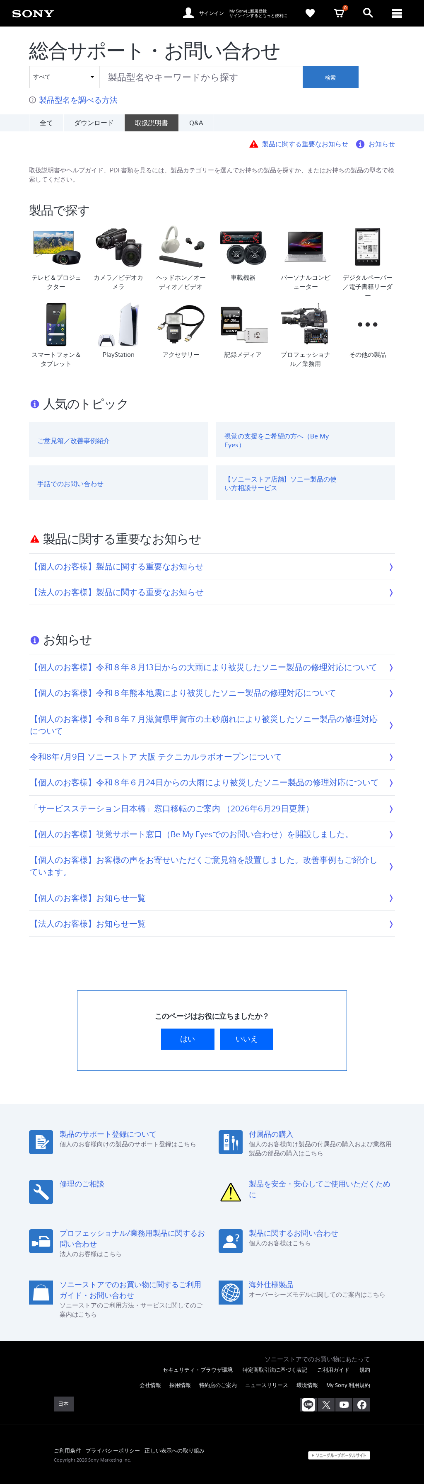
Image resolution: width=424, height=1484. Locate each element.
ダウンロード (94, 123)
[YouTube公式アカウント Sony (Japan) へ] (343, 1404)
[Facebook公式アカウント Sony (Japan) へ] (361, 1404)
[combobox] (166, 77)
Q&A (196, 123)
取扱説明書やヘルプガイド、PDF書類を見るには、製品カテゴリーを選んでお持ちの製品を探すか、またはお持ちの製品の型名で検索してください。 (211, 174)
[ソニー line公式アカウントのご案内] (308, 1404)
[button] (407, 1456)
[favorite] (310, 13)
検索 (330, 77)
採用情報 (180, 1385)
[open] (368, 13)
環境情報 (307, 1385)
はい (187, 1038)
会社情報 (150, 1385)
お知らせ (382, 143)
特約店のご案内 (218, 1385)
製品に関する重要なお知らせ (305, 143)
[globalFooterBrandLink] (339, 1455)
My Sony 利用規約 (348, 1385)
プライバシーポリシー (113, 1450)
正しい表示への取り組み (175, 1450)
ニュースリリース (266, 1385)
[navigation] (397, 13)
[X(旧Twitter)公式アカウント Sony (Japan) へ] (326, 1404)
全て (46, 123)
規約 (364, 1369)
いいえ (247, 1038)
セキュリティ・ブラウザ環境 (198, 1369)
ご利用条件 (67, 1450)
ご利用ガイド (333, 1369)
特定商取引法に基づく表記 (275, 1369)
